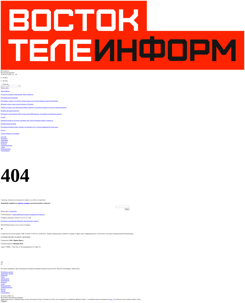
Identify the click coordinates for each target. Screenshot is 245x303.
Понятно (4, 301)
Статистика (13, 211)
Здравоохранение (6, 145)
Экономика (4, 140)
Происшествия (5, 149)
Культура (4, 144)
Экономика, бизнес (7, 273)
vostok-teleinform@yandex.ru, (21, 214)
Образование (5, 280)
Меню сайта (5, 88)
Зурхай (3, 291)
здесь (110, 299)
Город (3, 277)
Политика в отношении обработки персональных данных (20, 221)
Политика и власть (7, 272)
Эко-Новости (5, 279)
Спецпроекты (5, 150)
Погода (3, 289)
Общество (4, 142)
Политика (4, 138)
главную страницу (23, 203)
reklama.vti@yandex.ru (38, 214)
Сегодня (3, 137)
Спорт (3, 147)
